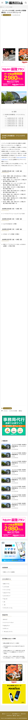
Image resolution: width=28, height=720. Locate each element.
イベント (5, 410)
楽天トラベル (6, 583)
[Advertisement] (14, 32)
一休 (4, 605)
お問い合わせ (23, 713)
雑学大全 (14, 715)
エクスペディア (6, 595)
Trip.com (5, 598)
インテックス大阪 (7, 15)
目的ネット (19, 715)
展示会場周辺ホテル (16, 713)
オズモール (5, 628)
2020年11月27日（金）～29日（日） (15, 125)
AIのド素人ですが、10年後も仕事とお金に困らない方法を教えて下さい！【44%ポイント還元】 (14, 657)
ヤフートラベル (6, 589)
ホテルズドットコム (7, 608)
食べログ (5, 619)
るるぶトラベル (6, 592)
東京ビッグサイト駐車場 (8, 572)
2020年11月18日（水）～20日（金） (15, 122)
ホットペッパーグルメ (8, 622)
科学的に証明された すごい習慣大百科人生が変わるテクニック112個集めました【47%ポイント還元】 (14, 652)
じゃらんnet (6, 586)
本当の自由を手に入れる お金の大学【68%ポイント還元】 (14, 646)
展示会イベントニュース (6, 713)
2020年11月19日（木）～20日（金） (15, 124)
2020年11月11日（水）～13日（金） (15, 118)
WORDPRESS (9, 715)
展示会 (20, 410)
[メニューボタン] (2, 2)
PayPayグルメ (6, 625)
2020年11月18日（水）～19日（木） (15, 120)
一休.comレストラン (8, 631)
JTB (4, 602)
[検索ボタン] (25, 2)
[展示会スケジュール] (14, 2)
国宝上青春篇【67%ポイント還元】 (11, 643)
